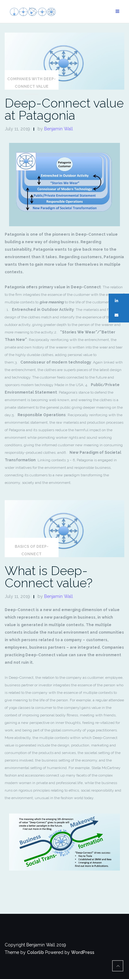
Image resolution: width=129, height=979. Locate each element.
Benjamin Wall (58, 128)
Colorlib (35, 952)
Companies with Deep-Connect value (31, 83)
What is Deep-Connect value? (49, 576)
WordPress (82, 952)
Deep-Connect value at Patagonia (64, 109)
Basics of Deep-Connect (32, 550)
